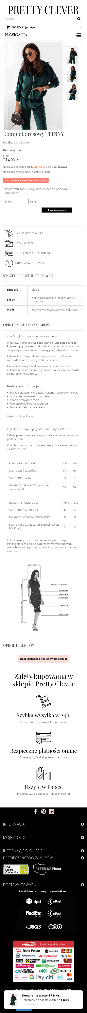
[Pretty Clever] (43, 10)
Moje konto (14, 837)
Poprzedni (73, 42)
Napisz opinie (12, 150)
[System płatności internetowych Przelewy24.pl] (43, 961)
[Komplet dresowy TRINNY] (73, 56)
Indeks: (8, 142)
